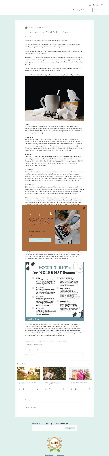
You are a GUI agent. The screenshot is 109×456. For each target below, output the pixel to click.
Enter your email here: (37, 232)
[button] (84, 208)
